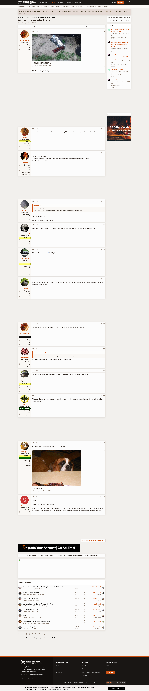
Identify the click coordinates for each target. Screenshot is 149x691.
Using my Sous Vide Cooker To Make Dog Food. (38, 604)
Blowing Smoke (36, 6)
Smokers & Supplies (55, 6)
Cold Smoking (66, 6)
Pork (43, 594)
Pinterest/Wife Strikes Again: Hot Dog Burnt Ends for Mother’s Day (44, 587)
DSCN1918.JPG (38, 488)
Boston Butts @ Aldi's (30, 627)
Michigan (28, 148)
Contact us (59, 672)
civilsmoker (26, 623)
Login (107, 665)
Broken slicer (115, 80)
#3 (104, 153)
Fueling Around (97, 617)
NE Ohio (28, 415)
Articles (60, 2)
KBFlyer (25, 600)
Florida (29, 49)
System (110, 682)
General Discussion (43, 623)
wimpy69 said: (37, 205)
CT (30, 219)
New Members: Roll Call (24, 6)
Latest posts (113, 26)
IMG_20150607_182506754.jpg (42, 63)
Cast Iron (99, 6)
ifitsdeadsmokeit (27, 594)
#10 (104, 370)
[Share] (102, 31)
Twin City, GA (27, 297)
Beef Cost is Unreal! (117, 69)
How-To (106, 6)
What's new (43, 2)
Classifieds (85, 675)
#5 (104, 224)
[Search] (129, 2)
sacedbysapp (23, 23)
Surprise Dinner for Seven (31, 592)
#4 (104, 201)
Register (108, 669)
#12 (104, 442)
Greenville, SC (27, 391)
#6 (104, 249)
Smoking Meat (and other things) (91, 672)
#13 (104, 496)
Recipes (80, 6)
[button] (48, 2)
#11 (104, 395)
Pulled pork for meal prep (31, 610)
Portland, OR (27, 465)
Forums (53, 2)
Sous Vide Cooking (41, 606)
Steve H (99, 594)
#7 (104, 279)
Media (69, 2)
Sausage (45, 6)
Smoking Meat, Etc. (89, 6)
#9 (104, 348)
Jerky (73, 6)
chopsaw (98, 588)
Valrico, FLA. (27, 366)
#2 (104, 128)
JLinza (25, 611)
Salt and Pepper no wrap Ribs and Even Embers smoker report (120, 44)
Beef (40, 589)
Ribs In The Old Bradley (30, 598)
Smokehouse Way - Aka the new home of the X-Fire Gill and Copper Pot (120, 57)
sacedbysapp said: (38, 353)
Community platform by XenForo (73, 682)
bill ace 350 (26, 617)
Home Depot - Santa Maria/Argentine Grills (36, 621)
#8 (104, 323)
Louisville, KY (27, 245)
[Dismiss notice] (129, 11)
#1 (104, 31)
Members (78, 2)
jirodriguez (38, 491)
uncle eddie (26, 589)
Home (57, 665)
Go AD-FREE (110, 672)
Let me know (107, 11)
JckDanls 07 (26, 628)
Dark (123, 682)
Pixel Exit (96, 682)
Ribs (24, 615)
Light (117, 682)
